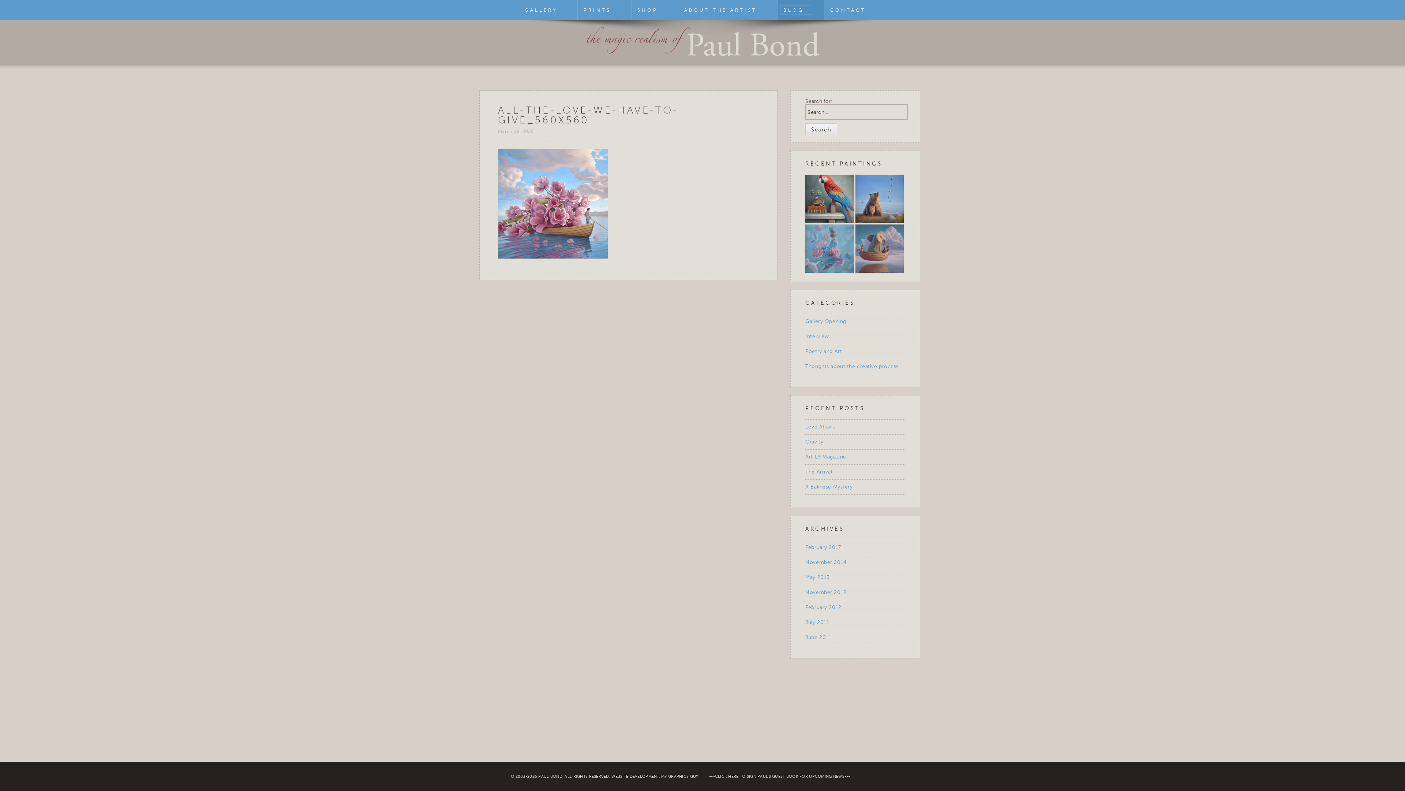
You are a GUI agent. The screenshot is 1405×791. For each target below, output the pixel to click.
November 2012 (825, 592)
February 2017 (823, 547)
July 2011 (817, 622)
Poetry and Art (823, 351)
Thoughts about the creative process (852, 366)
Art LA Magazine (825, 457)
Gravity (814, 442)
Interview (817, 336)
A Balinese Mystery (829, 487)
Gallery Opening (825, 321)
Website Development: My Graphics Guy (654, 776)
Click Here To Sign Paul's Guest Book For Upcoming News (779, 776)
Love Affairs (820, 427)
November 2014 (825, 562)
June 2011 (818, 637)
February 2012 (823, 607)
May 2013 (817, 577)
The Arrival (818, 472)
